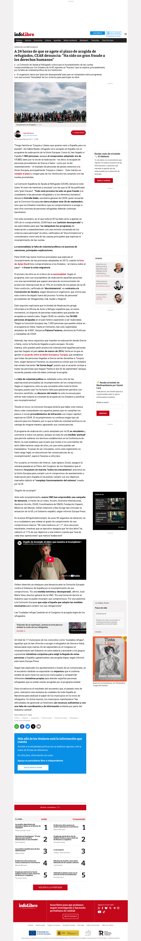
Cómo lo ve (99, 494)
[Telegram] (114, 908)
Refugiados (74, 718)
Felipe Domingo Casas (23, 830)
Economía (38, 40)
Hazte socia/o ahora (33, 768)
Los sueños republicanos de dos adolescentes (27, 850)
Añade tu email (102, 402)
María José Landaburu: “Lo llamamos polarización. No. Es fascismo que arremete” (101, 504)
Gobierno (25, 718)
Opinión (28, 40)
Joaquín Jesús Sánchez (62, 852)
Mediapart (84, 40)
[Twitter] (110, 908)
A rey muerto (59, 850)
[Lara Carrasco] (17, 134)
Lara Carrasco (28, 133)
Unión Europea (47, 718)
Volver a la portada (50, 887)
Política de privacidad (92, 925)
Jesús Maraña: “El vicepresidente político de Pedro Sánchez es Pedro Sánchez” (101, 517)
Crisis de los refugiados (22, 720)
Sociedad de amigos (69, 925)
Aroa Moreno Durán (103, 286)
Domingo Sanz (59, 877)
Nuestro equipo (40, 925)
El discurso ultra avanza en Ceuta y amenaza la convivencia (27, 862)
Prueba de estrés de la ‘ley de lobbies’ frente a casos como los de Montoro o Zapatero (27, 873)
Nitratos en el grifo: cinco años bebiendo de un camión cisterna (66, 862)
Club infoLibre (107, 40)
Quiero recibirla (103, 180)
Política (19, 40)
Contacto (30, 925)
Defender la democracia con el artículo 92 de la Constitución (65, 874)
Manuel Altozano (21, 865)
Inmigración (35, 718)
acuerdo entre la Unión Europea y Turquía (46, 354)
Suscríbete (97, 33)
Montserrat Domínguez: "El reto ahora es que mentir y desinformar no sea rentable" (27, 838)
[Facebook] (102, 908)
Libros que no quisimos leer (101, 282)
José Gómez (58, 865)
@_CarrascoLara (31, 135)
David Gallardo (20, 842)
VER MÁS (121, 527)
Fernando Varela (21, 878)
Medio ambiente (70, 40)
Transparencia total (113, 36)
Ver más (98, 632)
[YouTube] (99, 912)
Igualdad (57, 40)
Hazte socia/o (70, 916)
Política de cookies (107, 925)
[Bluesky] (106, 908)
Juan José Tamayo (102, 276)
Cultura (48, 40)
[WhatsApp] (99, 908)
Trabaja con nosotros (53, 925)
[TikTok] (104, 912)
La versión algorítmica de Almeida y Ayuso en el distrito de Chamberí (28, 826)
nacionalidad (59, 274)
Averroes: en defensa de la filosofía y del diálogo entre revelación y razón (101, 268)
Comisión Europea (61, 718)
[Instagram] (118, 908)
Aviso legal (80, 925)
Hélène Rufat (19, 853)
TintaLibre (95, 40)
